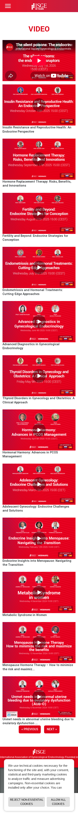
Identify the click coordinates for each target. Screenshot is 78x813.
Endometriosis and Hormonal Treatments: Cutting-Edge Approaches (32, 292)
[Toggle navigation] (7, 6)
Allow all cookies (58, 801)
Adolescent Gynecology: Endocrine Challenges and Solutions (35, 508)
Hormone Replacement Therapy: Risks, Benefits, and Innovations (36, 183)
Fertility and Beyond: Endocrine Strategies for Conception (35, 238)
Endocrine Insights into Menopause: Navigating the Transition (36, 563)
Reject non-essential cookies (26, 801)
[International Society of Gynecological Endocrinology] (39, 751)
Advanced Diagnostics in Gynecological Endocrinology (30, 346)
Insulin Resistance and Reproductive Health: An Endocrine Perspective (36, 129)
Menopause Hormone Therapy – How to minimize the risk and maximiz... (37, 667)
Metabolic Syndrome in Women (24, 615)
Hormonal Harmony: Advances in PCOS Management (30, 454)
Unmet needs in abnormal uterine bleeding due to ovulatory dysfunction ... (38, 721)
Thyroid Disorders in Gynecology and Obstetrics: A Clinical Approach (38, 400)
